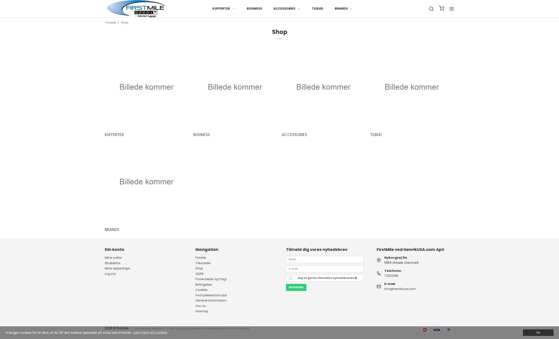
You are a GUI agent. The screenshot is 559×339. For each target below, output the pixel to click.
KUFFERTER (221, 8)
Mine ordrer (113, 257)
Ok (538, 332)
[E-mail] (325, 268)
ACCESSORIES (284, 8)
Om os (200, 306)
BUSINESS (254, 8)
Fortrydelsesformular (211, 295)
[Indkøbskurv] (441, 9)
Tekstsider (203, 263)
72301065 (391, 276)
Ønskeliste (113, 263)
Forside (200, 257)
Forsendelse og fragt (211, 279)
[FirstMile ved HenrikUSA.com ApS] (137, 8)
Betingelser (203, 284)
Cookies (201, 290)
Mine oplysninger (117, 268)
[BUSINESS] (234, 87)
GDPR (199, 274)
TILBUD (317, 8)
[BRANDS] (146, 181)
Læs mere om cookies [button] (150, 332)
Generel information (210, 300)
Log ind (110, 274)
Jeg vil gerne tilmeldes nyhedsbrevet (326, 278)
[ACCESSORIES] (323, 87)
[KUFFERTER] (146, 87)
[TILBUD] (411, 87)
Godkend (296, 287)
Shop (199, 268)
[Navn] (325, 259)
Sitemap (201, 311)
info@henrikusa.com (400, 289)
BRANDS (341, 8)
